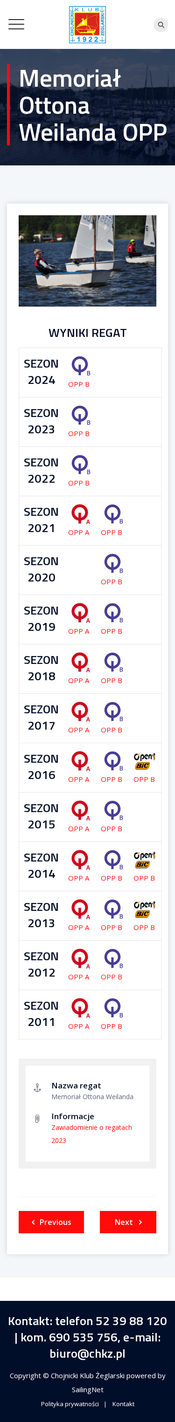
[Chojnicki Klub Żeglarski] (87, 24)
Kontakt (123, 1404)
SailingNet (88, 1389)
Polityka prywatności (70, 1404)
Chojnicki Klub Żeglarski (88, 1375)
